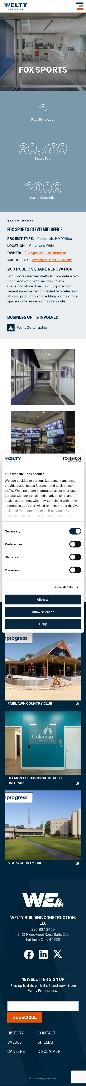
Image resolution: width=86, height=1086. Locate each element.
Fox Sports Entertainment (45, 253)
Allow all (43, 599)
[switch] (75, 544)
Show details (63, 587)
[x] (57, 954)
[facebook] (29, 955)
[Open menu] (79, 6)
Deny (43, 624)
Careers (16, 1051)
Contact (47, 1033)
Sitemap (46, 1042)
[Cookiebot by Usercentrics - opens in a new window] (63, 459)
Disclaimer (49, 1051)
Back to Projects (21, 220)
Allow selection (43, 611)
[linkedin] (43, 954)
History (15, 1033)
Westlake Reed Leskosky (52, 260)
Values (14, 1042)
